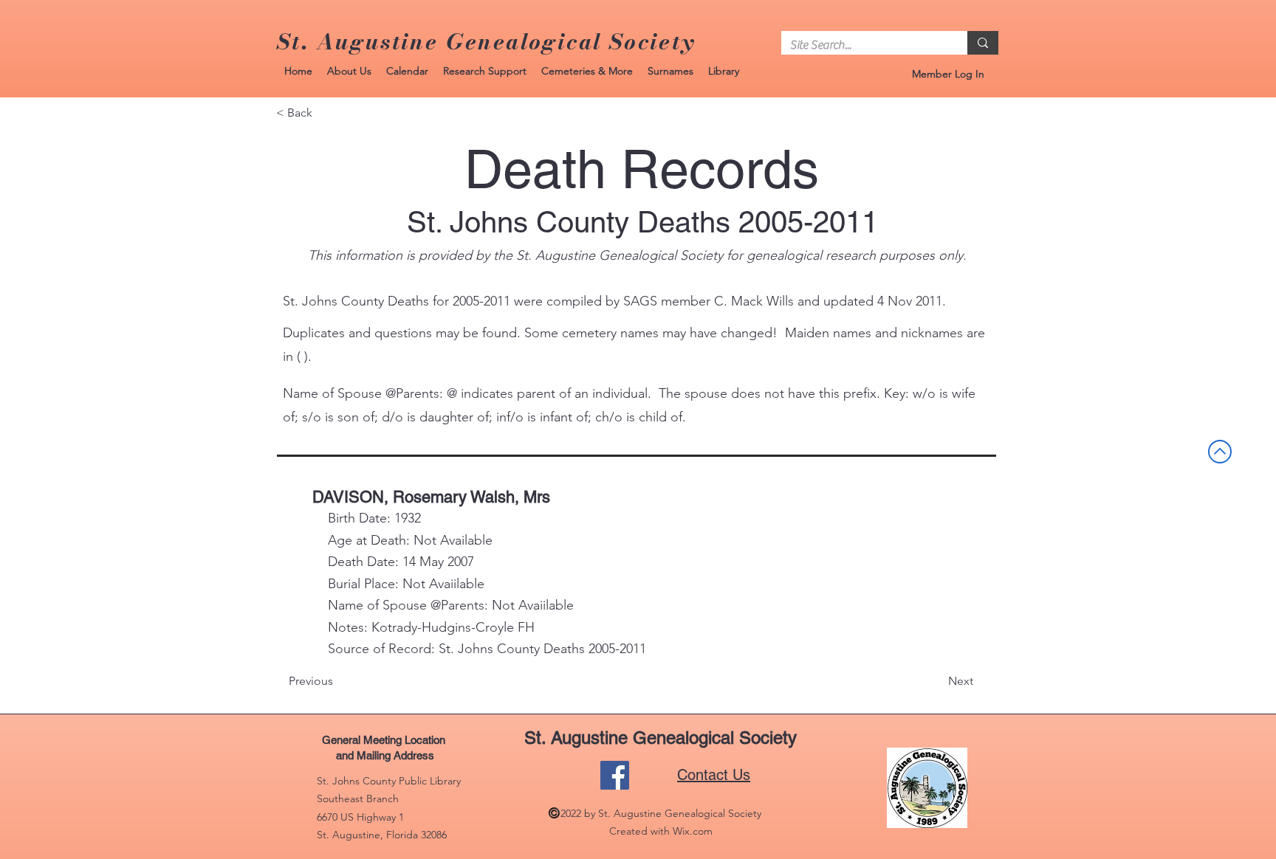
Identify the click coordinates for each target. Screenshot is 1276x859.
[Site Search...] (982, 43)
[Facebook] (614, 775)
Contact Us (713, 775)
